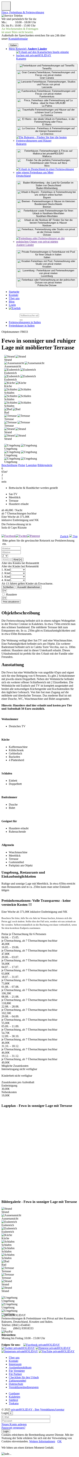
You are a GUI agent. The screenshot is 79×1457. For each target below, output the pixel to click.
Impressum (15, 1364)
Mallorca (46, 156)
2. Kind (5, 573)
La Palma (47, 105)
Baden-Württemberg (47, 188)
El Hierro (46, 124)
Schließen (8, 587)
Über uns (14, 298)
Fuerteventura (47, 96)
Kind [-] (7, 559)
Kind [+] (18, 559)
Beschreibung (9, 465)
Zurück (64, 536)
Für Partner (15, 1374)
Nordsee (46, 225)
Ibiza (46, 165)
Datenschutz (16, 1383)
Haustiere (11, 594)
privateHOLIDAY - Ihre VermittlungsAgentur (37, 1409)
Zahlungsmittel (17, 1380)
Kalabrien (14, 1396)
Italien (13, 45)
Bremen (47, 206)
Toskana (14, 1403)
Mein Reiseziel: (28, 48)
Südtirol (13, 1400)
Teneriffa (46, 68)
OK (59, 1441)
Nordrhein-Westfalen (47, 216)
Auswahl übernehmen (28, 587)
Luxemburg (47, 276)
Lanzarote (47, 87)
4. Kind (5, 580)
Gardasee (14, 1393)
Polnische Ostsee (46, 285)
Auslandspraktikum (20, 1367)
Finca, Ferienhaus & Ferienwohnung (22, 12)
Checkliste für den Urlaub (24, 1377)
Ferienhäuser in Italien (22, 325)
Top (75, 536)
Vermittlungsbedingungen (24, 1387)
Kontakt (13, 295)
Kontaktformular (18, 38)
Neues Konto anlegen (14, 1424)
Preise (21, 465)
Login (12, 304)
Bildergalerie (44, 465)
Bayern (47, 197)
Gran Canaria (47, 77)
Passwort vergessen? (13, 1427)
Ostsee (47, 234)
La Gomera (47, 115)
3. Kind (5, 576)
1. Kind (5, 569)
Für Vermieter (17, 1370)
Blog (12, 301)
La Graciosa (46, 133)
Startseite (14, 291)
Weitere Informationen (42, 1441)
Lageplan (31, 465)
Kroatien (46, 266)
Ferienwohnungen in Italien (25, 322)
